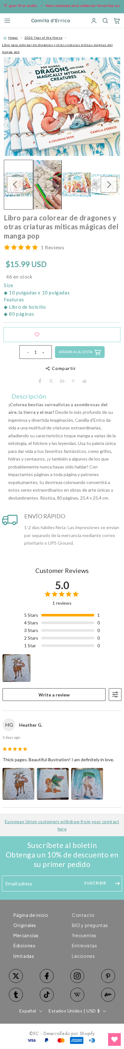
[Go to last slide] (15, 185)
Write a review (54, 694)
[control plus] (46, 352)
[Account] (93, 20)
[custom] (77, 976)
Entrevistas (84, 945)
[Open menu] (7, 20)
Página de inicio (30, 915)
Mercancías (26, 935)
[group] (47, 185)
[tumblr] (16, 995)
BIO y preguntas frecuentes (90, 930)
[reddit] (84, 381)
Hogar (13, 37)
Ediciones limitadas (24, 950)
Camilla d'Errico (50, 21)
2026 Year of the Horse (43, 37)
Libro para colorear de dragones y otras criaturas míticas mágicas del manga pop (57, 48)
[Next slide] (109, 185)
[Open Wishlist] (114, 1039)
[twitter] (51, 381)
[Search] (105, 20)
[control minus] (25, 352)
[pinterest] (73, 381)
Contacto (83, 915)
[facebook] (39, 381)
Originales (24, 925)
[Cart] (116, 20)
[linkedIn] (62, 381)
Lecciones (83, 956)
